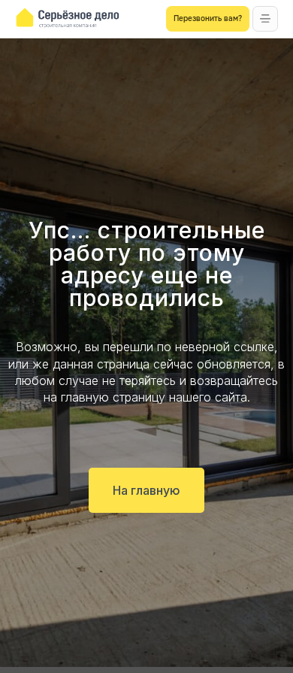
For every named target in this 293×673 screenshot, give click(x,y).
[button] (265, 19)
